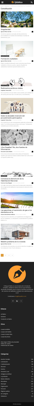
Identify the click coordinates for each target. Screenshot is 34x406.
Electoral (3, 366)
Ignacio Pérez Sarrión (6, 31)
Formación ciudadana (9, 59)
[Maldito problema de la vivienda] (17, 232)
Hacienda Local (5, 371)
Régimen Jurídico (5, 391)
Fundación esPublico (6, 319)
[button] (31, 2)
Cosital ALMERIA (5, 329)
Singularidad (5, 29)
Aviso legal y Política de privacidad (10, 342)
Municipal (3, 384)
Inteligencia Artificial (6, 374)
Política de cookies (6, 343)
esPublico (3, 314)
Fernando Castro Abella (6, 151)
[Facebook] (13, 301)
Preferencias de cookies (7, 345)
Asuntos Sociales (5, 56)
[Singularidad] (17, 19)
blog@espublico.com (20, 296)
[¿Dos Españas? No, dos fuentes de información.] (17, 137)
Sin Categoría (4, 393)
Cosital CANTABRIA (6, 332)
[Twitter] (21, 301)
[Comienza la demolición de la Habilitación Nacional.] (17, 169)
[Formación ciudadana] (17, 49)
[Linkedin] (17, 301)
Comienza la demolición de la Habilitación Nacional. (12, 180)
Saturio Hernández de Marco (8, 214)
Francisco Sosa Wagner (6, 183)
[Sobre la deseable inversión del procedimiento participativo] (17, 106)
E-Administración (5, 364)
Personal (3, 389)
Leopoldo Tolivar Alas (6, 90)
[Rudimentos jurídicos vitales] (17, 78)
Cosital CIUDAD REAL (6, 334)
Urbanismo (4, 396)
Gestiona (3, 316)
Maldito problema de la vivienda (13, 242)
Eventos (3, 369)
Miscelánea (3, 26)
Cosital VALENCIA (5, 337)
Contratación (4, 361)
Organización (4, 386)
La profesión (4, 176)
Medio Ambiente (4, 207)
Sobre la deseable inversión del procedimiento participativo (13, 117)
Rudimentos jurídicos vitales (12, 88)
